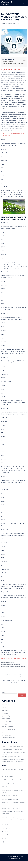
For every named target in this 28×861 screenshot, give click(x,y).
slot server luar (16, 790)
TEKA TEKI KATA (7, 721)
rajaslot (9, 795)
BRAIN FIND (5, 705)
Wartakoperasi (6, 2)
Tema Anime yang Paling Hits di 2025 (13, 746)
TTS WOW (17, 664)
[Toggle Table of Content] (23, 59)
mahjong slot (6, 828)
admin (6, 23)
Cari (3, 692)
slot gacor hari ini (11, 780)
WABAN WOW (5, 666)
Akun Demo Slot (16, 817)
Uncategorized (6, 735)
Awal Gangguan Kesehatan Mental (11, 756)
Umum (4, 732)
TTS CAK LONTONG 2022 (9, 729)
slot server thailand (7, 776)
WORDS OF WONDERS (6, 25)
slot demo (5, 838)
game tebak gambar (8, 716)
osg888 (16, 799)
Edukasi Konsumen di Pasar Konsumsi (12, 749)
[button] (23, 3)
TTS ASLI (4, 724)
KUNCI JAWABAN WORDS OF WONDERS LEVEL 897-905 (13, 64)
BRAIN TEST (5, 710)
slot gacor (14, 769)
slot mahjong (15, 802)
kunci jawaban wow (7, 664)
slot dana (4, 773)
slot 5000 (5, 824)
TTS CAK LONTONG (8, 727)
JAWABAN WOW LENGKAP (8, 662)
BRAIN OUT (5, 707)
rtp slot (7, 783)
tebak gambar (6, 718)
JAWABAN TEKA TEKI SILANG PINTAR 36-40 (13, 658)
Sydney (18, 858)
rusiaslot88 (5, 835)
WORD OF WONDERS (14, 666)
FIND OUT (5, 713)
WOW (23, 666)
